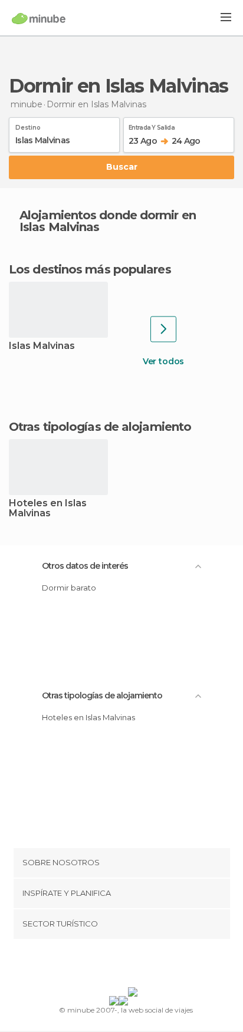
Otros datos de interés (85, 565)
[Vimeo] (134, 965)
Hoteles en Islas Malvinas (48, 509)
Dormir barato (69, 587)
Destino (28, 125)
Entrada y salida (152, 125)
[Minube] (38, 18)
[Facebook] (103, 965)
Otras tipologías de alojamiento (102, 695)
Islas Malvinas (42, 346)
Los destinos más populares (90, 269)
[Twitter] (118, 965)
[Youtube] (149, 965)
